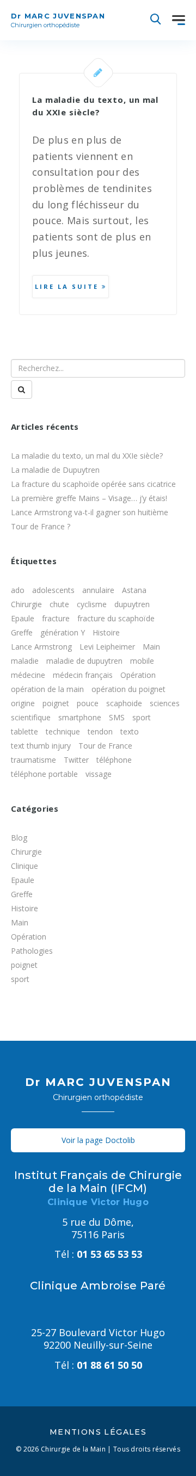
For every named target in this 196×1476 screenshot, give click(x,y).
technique (63, 731)
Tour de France (105, 745)
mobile (142, 661)
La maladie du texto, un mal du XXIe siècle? (87, 455)
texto (129, 731)
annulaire (98, 590)
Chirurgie (26, 604)
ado (17, 590)
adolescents (53, 590)
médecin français (83, 675)
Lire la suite (68, 286)
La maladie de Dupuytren (55, 470)
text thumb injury (41, 745)
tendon (100, 731)
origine (23, 703)
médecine (28, 675)
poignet (55, 703)
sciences (165, 703)
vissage (98, 774)
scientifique (31, 717)
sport (141, 717)
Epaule (22, 618)
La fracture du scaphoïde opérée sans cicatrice (93, 484)
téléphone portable (44, 774)
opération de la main (47, 689)
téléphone (114, 760)
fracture (56, 618)
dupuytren (132, 604)
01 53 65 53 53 (98, 1254)
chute (59, 604)
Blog (19, 837)
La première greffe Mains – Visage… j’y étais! (89, 498)
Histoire (106, 632)
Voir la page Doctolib (98, 1140)
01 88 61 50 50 (98, 1365)
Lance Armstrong (41, 646)
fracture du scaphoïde (116, 618)
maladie (25, 661)
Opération (138, 675)
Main (151, 646)
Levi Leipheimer (107, 646)
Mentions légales (98, 1432)
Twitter (76, 760)
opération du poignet (128, 689)
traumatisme (33, 760)
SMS (117, 717)
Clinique (24, 866)
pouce (88, 703)
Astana (134, 590)
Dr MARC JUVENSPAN (58, 20)
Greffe (22, 632)
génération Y (62, 632)
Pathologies (32, 951)
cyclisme (92, 604)
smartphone (79, 717)
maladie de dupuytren (84, 661)
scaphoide (124, 703)
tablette (24, 731)
